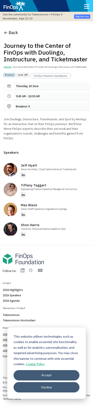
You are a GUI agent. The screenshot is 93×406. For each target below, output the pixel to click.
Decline (46, 387)
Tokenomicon (11, 315)
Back (13, 32)
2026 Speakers (12, 295)
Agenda (7, 66)
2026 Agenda (11, 300)
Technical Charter (12, 398)
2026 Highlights (13, 290)
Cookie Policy (35, 364)
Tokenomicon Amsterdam (19, 320)
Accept (46, 375)
